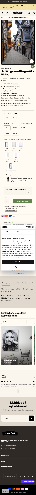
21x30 (7, 127)
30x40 (15, 127)
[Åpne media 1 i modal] (18, 42)
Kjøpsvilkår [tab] (16, 283)
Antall (5, 197)
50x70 (7, 133)
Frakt (9, 86)
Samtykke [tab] (6, 232)
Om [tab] (29, 232)
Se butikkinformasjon (11, 210)
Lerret (15, 118)
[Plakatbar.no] (10, 435)
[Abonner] (31, 418)
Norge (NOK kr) (9, 476)
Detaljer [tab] (18, 232)
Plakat (7, 118)
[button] (2, 13)
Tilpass (17, 267)
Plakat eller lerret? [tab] (27, 283)
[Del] (33, 66)
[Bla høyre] (33, 42)
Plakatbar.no (6, 68)
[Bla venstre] (3, 42)
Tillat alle (18, 261)
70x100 (15, 133)
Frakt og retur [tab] (6, 283)
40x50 (23, 127)
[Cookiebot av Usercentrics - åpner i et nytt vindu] (26, 227)
